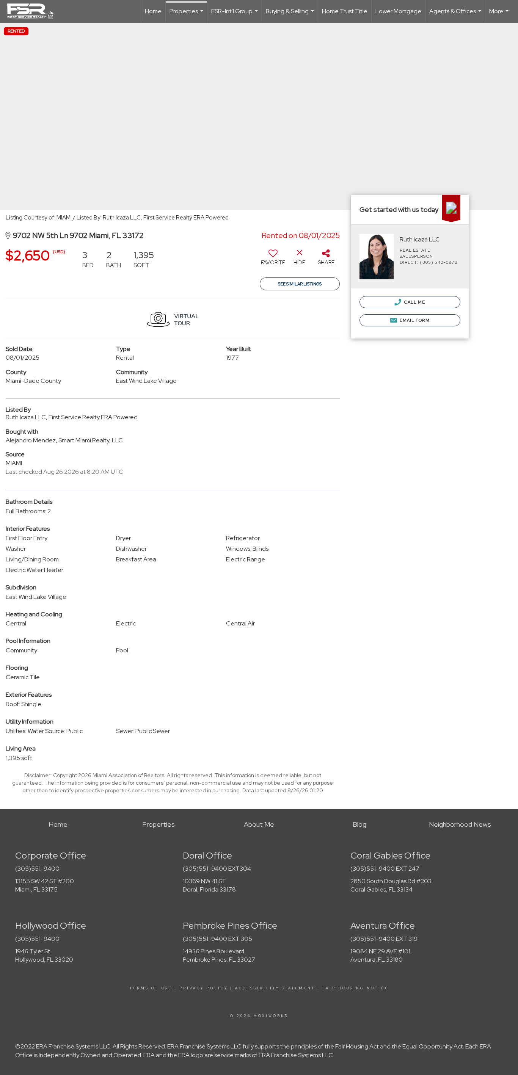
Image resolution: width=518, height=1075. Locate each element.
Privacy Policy (203, 988)
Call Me (414, 302)
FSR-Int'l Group (235, 15)
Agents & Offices (456, 15)
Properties (187, 15)
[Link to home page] (34, 11)
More (499, 15)
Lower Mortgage (398, 11)
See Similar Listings (300, 284)
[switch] (273, 260)
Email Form (414, 320)
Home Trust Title (344, 11)
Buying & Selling (291, 15)
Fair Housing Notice (355, 988)
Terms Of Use (151, 988)
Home (153, 11)
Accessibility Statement (275, 988)
